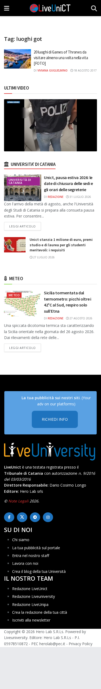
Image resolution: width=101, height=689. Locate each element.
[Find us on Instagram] (48, 517)
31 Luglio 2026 (80, 197)
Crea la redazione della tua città (39, 612)
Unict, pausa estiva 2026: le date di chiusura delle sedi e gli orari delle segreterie (68, 183)
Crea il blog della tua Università (39, 571)
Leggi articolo (25, 226)
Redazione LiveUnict (29, 588)
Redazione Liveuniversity (33, 596)
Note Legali (18, 501)
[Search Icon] (94, 8)
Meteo (14, 295)
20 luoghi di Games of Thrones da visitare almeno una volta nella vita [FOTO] (61, 57)
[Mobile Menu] (6, 8)
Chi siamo (20, 539)
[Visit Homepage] (50, 8)
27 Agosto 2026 (80, 318)
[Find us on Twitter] (22, 517)
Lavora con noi (25, 563)
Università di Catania (20, 181)
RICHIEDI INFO (55, 419)
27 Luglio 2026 (43, 257)
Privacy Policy (80, 643)
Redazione (55, 197)
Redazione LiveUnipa (30, 604)
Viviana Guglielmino (52, 70)
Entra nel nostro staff (30, 555)
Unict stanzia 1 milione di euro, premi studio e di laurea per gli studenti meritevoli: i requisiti (61, 244)
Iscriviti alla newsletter (31, 620)
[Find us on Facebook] (9, 517)
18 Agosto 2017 (85, 70)
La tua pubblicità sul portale (36, 547)
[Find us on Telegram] (35, 517)
